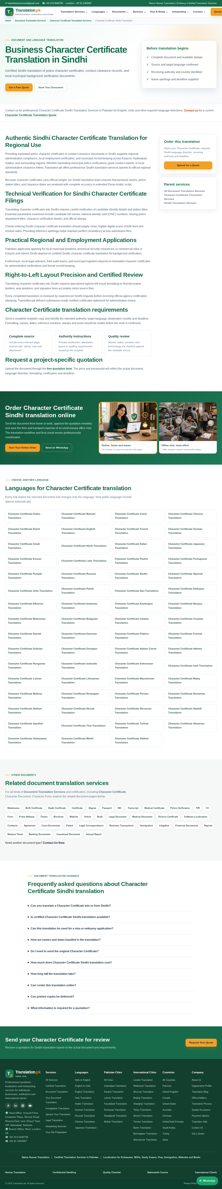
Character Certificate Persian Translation (132, 695)
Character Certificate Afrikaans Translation (186, 590)
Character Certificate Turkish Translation (132, 725)
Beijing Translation (142, 1098)
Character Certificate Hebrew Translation (185, 650)
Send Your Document (50, 87)
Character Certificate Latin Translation (83, 560)
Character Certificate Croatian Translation (185, 620)
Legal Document (117, 816)
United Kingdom (170, 1091)
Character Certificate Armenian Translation (79, 605)
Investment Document (68, 834)
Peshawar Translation (115, 1110)
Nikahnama (13, 808)
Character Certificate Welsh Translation (77, 740)
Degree (92, 808)
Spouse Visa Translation (58, 1114)
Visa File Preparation (56, 1132)
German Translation (85, 1110)
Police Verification (180, 808)
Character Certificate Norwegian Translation (80, 695)
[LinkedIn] (15, 1106)
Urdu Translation (83, 1098)
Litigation (164, 825)
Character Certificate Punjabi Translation (25, 575)
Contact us (191, 110)
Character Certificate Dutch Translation (24, 531)
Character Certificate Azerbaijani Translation (134, 605)
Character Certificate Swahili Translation (185, 710)
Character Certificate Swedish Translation (25, 725)
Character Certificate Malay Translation (184, 680)
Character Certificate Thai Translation (83, 725)
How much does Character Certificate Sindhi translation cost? (71, 962)
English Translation (84, 1091)
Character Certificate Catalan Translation (132, 620)
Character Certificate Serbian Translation (25, 710)
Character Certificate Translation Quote (30, 115)
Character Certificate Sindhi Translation (131, 575)
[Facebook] (8, 1106)
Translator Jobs (199, 1121)
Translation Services (74, 11)
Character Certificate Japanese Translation (186, 545)
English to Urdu (82, 1086)
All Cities (108, 1080)
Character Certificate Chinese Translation (185, 515)
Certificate (77, 808)
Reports (208, 825)
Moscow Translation (143, 1091)
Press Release (26, 816)
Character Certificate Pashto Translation (131, 560)
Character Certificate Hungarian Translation (26, 665)
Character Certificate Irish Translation (190, 665)
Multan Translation (113, 1121)
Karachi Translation (113, 1091)
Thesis (44, 816)
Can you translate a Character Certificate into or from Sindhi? (71, 905)
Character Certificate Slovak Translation (77, 710)
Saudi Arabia (169, 1127)
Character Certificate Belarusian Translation (27, 620)
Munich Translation (142, 1115)
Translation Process (202, 1103)
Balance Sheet (15, 834)
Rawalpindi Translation (115, 1115)
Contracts (12, 825)
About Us (196, 1080)
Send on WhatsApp (56, 447)
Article (87, 816)
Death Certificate (57, 808)
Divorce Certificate (168, 816)
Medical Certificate (154, 808)
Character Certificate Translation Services (71, 20)
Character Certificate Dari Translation (137, 590)
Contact (199, 11)
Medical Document (142, 816)
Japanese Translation (85, 1127)
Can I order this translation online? (53, 985)
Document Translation (57, 1091)
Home (8, 20)
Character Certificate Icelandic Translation (79, 665)
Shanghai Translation (144, 1103)
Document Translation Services (30, 20)
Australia (167, 1110)
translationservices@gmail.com (23, 3)
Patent (69, 825)
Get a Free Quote (19, 87)
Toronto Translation (143, 1121)
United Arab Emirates (173, 1121)
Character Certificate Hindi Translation (84, 545)
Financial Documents (186, 825)
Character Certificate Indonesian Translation (134, 665)
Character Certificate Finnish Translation (185, 635)
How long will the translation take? (53, 973)
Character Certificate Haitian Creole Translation (135, 650)
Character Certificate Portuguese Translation (187, 560)
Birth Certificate (33, 808)
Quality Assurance (201, 1110)
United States (169, 1103)
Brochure (58, 816)
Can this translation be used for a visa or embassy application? (72, 928)
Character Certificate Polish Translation (77, 590)
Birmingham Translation (145, 1133)
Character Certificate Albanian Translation (25, 605)
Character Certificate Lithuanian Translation (80, 680)
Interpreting (180, 11)
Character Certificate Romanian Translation (186, 695)
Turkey (166, 1133)
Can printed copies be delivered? (52, 996)
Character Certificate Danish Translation (24, 635)
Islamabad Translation (115, 1086)
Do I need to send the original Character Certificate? (65, 951)
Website (74, 816)
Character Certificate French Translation (131, 531)
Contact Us (197, 1127)
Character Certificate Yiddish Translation (132, 740)
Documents (120, 11)
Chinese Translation (85, 1121)
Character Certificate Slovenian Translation (133, 710)
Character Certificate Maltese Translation (25, 695)
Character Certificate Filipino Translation (132, 635)
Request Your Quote (201, 1042)
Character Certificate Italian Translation (131, 545)
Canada (166, 1098)
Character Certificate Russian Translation (78, 575)
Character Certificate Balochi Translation (78, 515)
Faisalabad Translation (115, 1103)
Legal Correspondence (91, 825)
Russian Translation (85, 1115)
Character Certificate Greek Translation (24, 545)
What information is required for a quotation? (60, 1008)
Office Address (199, 1098)
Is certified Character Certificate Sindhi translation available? (70, 917)
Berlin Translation (142, 1127)
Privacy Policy (190, 1183)
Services (139, 11)
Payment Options (200, 1115)
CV (207, 808)
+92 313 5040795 (54, 3)
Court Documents (50, 825)
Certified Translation (56, 1086)
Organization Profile (202, 1086)
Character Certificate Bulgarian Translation (79, 620)
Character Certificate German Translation (185, 531)
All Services (52, 1080)
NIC (120, 808)
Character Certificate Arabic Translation (24, 515)
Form (10, 816)
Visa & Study (159, 11)
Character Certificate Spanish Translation (185, 575)
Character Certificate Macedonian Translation (134, 680)
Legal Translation (54, 1120)
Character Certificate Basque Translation (185, 605)
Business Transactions (121, 825)
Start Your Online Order (22, 447)
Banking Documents (39, 834)
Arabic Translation (84, 1103)
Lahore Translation (113, 1098)
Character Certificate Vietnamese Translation (27, 740)
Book (100, 816)
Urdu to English (82, 1080)
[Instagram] (23, 1106)
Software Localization (195, 816)
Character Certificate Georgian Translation (79, 650)
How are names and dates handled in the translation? (66, 939)
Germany (167, 1115)
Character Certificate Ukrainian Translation (186, 725)
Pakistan (167, 1086)
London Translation (142, 1080)
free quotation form (59, 368)
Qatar (165, 1139)
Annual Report (93, 834)
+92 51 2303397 (83, 3)
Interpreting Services (56, 1126)
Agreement (29, 825)
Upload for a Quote (188, 165)
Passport (107, 808)
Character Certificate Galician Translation (25, 650)
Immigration (146, 825)
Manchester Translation (145, 1139)
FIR (198, 808)
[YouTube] (30, 1106)
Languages (100, 11)
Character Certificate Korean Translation (24, 560)
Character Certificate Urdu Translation (30, 590)
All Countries (169, 1080)
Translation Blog (200, 1091)
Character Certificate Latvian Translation (25, 680)
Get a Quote (198, 1133)
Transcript (133, 808)
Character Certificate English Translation (78, 531)
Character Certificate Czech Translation (131, 515)
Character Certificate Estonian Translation (79, 635)
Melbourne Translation (144, 1086)
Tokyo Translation (142, 1110)
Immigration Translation (57, 1108)
